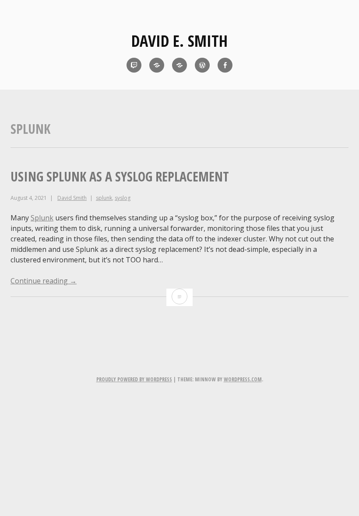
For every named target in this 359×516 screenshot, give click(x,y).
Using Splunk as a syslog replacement (120, 176)
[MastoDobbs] (179, 65)
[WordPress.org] (202, 65)
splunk (104, 198)
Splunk (42, 218)
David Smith (72, 198)
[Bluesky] (156, 65)
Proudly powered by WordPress (134, 379)
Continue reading (44, 281)
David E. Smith (179, 41)
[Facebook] (225, 65)
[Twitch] (133, 65)
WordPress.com (243, 379)
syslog (122, 198)
